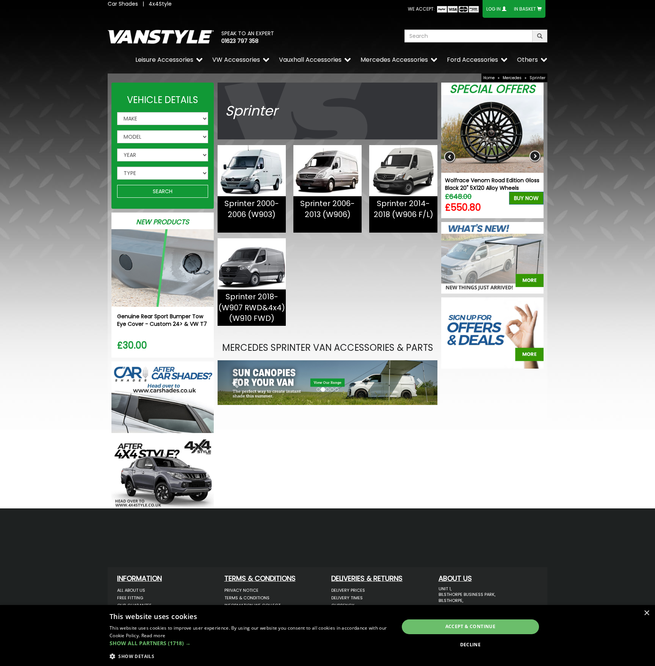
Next (535, 156)
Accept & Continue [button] (470, 626)
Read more (153, 635)
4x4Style (160, 4)
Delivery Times (347, 598)
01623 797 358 (240, 41)
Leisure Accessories (164, 59)
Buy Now (526, 198)
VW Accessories (236, 59)
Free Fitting (130, 598)
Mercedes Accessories (394, 59)
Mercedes (512, 78)
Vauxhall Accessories (310, 59)
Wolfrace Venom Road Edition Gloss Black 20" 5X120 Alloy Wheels (492, 184)
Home (489, 78)
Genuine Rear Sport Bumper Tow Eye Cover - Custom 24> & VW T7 (162, 320)
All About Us (131, 590)
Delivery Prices (348, 590)
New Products (162, 222)
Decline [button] (470, 644)
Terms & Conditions (247, 598)
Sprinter (537, 78)
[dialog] (327, 635)
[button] (234, 380)
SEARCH (162, 191)
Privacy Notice (241, 590)
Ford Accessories (472, 59)
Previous (449, 156)
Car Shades (123, 4)
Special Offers (492, 89)
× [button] (646, 613)
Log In (493, 9)
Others (527, 59)
